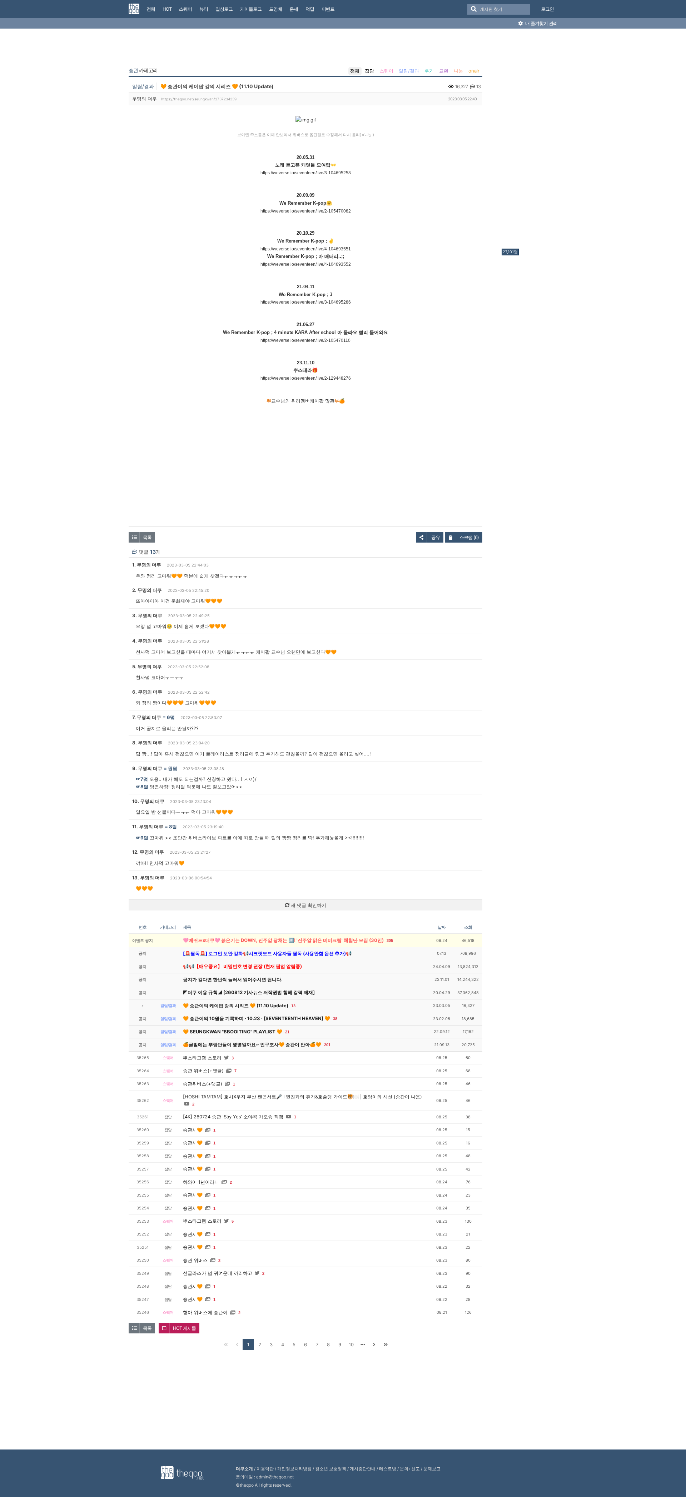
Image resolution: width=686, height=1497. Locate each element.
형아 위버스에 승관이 (205, 1312)
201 (327, 1045)
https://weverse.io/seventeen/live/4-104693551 (305, 248)
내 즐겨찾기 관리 (540, 23)
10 (351, 1344)
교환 (443, 71)
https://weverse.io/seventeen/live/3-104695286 (305, 302)
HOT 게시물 (184, 1328)
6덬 (171, 717)
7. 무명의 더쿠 (146, 717)
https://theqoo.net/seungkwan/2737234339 (199, 99)
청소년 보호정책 (330, 1468)
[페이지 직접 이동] (362, 1344)
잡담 (369, 71)
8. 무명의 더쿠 (147, 742)
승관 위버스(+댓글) (203, 1070)
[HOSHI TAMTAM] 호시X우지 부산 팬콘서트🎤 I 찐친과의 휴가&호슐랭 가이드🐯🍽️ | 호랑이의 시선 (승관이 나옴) (302, 1096)
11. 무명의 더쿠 (147, 826)
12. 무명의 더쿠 (148, 852)
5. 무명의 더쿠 (147, 666)
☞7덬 (142, 779)
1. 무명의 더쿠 (146, 565)
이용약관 (265, 1468)
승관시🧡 (193, 1130)
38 (335, 1019)
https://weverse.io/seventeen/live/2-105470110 (305, 340)
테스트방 (387, 1468)
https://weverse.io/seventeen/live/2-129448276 (305, 378)
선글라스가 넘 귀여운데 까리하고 (217, 1273)
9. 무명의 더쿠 (147, 768)
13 (293, 1006)
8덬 (173, 826)
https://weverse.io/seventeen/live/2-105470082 (305, 211)
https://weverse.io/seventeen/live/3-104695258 (305, 172)
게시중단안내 (363, 1468)
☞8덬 (142, 786)
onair (473, 71)
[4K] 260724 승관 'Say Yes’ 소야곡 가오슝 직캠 (233, 1116)
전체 (354, 71)
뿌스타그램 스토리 (202, 1058)
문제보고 (432, 1468)
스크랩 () (469, 537)
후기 (429, 71)
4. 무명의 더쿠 (147, 641)
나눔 (458, 71)
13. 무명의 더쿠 (148, 877)
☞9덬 (142, 837)
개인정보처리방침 (294, 1468)
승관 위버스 (195, 1260)
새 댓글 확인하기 (307, 905)
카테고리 (143, 70)
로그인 (547, 9)
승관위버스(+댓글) (202, 1084)
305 (390, 940)
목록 (147, 537)
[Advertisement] (530, 140)
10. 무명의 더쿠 (148, 801)
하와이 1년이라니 (201, 1182)
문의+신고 (410, 1468)
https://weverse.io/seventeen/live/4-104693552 (305, 264)
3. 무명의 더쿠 (147, 615)
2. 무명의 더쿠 (147, 590)
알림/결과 (409, 71)
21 (287, 1032)
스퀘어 (386, 71)
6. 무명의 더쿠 (147, 692)
